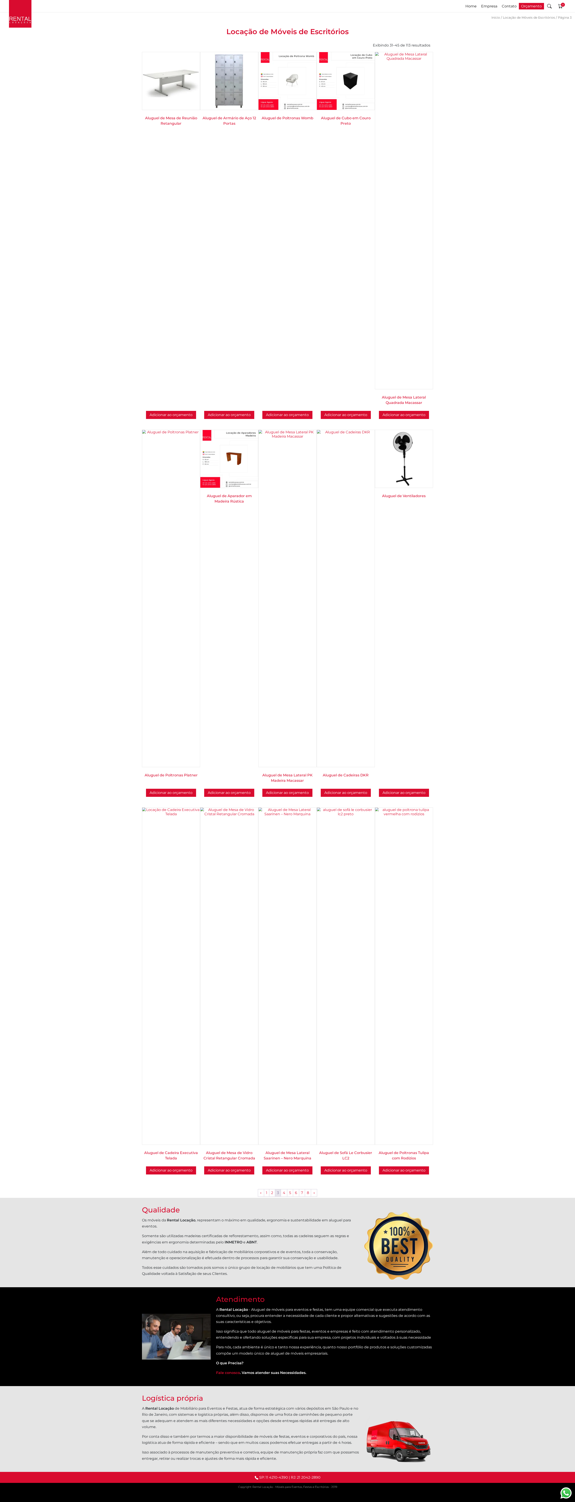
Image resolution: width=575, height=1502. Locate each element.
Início (495, 18)
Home (471, 6)
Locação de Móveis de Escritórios (529, 18)
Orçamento (531, 6)
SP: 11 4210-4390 (273, 1477)
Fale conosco (228, 1373)
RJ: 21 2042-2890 (306, 1477)
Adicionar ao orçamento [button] (171, 415)
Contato (509, 6)
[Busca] (549, 6)
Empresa (489, 6)
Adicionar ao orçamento (287, 415)
